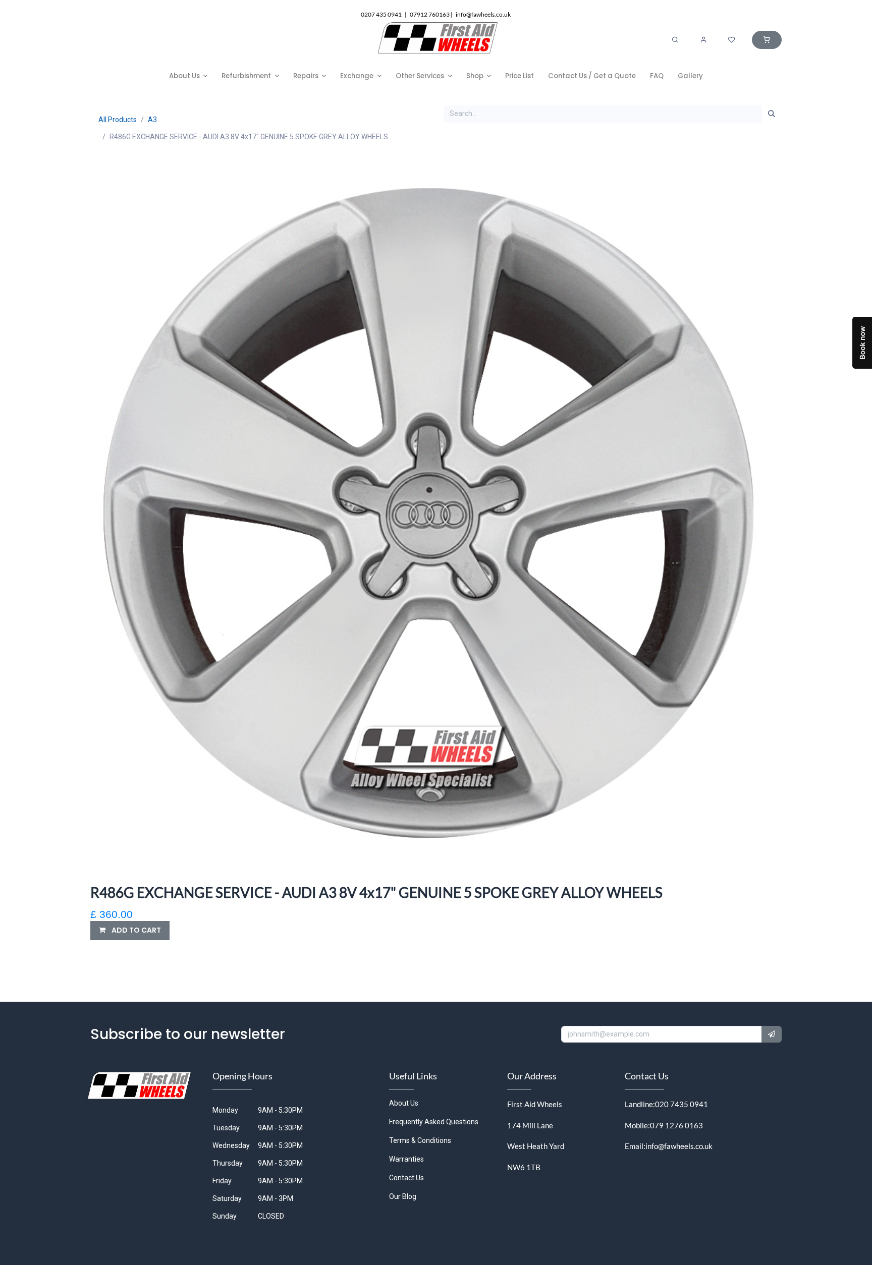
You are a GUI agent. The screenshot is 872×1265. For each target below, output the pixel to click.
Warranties (406, 1159)
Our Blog (402, 1196)
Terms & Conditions (420, 1140)
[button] (130, 930)
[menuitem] (188, 76)
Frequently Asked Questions (433, 1122)
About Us (403, 1103)
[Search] (675, 39)
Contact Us (406, 1178)
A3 (152, 120)
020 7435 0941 (681, 1104)
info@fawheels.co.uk (679, 1146)
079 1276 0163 (676, 1125)
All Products (117, 120)
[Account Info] (703, 39)
